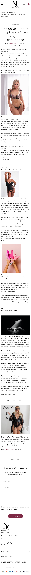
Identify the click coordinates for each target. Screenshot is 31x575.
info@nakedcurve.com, (21, 378)
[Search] (24, 4)
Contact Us (4, 539)
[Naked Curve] (15, 4)
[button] (20, 459)
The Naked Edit (10, 12)
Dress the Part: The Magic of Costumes (14, 437)
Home (3, 12)
